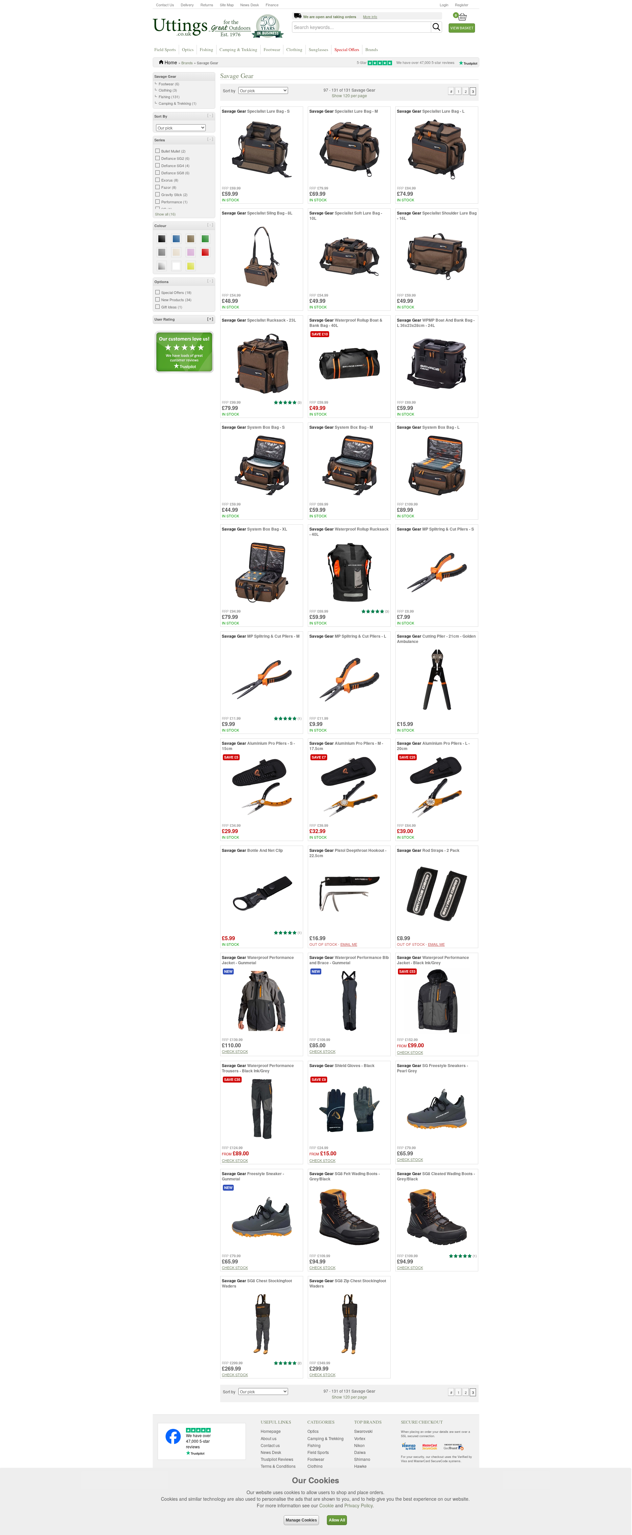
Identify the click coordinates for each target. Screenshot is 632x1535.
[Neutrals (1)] (176, 252)
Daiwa (360, 1452)
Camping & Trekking (238, 49)
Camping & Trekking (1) (178, 103)
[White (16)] (176, 266)
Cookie (326, 1505)
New (228, 971)
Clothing (294, 49)
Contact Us (165, 4)
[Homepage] (218, 25)
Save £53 (407, 971)
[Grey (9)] (162, 252)
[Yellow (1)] (191, 266)
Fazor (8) (168, 187)
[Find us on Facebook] (173, 1442)
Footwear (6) (169, 83)
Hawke (360, 1466)
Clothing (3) (168, 90)
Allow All (337, 1520)
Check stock (235, 1051)
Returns (206, 4)
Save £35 (232, 1079)
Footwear (272, 49)
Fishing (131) (169, 96)
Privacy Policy (358, 1505)
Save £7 (319, 757)
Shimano (362, 1459)
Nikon (359, 1445)
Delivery (187, 4)
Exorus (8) (169, 180)
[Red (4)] (205, 252)
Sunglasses (318, 49)
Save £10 (320, 334)
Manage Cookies (301, 1520)
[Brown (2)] (191, 239)
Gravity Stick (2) (174, 194)
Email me (348, 944)
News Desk (249, 4)
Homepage (271, 1431)
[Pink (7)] (191, 252)
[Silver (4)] (162, 266)
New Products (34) (176, 299)
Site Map (227, 4)
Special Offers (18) (176, 292)
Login (444, 4)
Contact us (270, 1445)
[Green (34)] (205, 239)
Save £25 (407, 757)
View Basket (461, 28)
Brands (371, 49)
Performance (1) (174, 201)
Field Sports (165, 49)
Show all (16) (165, 214)
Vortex (359, 1438)
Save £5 (231, 757)
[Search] (436, 27)
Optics (188, 49)
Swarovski (363, 1431)
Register (461, 4)
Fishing (206, 49)
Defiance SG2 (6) (175, 158)
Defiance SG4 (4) (175, 165)
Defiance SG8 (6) (175, 172)
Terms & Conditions (278, 1466)
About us (268, 1438)
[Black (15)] (162, 239)
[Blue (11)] (176, 239)
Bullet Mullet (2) (173, 151)
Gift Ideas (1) (171, 306)
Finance (272, 4)
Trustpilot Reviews (277, 1459)
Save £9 (319, 1079)
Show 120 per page (349, 95)
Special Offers (346, 49)
